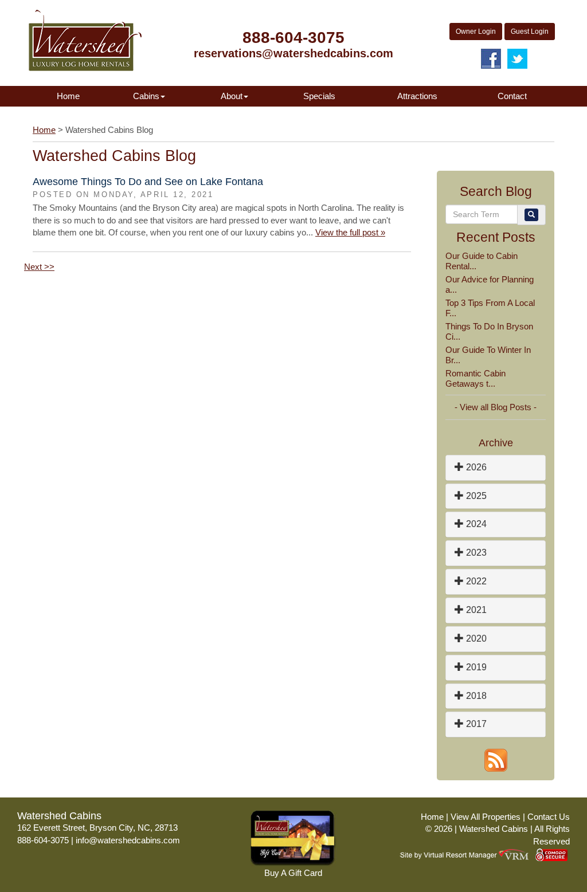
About (231, 96)
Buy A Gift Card (293, 873)
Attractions (417, 96)
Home (68, 96)
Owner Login (476, 31)
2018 (475, 696)
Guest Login (530, 31)
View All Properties (486, 817)
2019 (475, 667)
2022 (475, 581)
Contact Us (548, 817)
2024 (475, 524)
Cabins (146, 96)
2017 (475, 724)
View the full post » (350, 232)
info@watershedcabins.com (128, 840)
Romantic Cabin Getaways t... (475, 378)
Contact (512, 96)
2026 (475, 467)
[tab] (495, 467)
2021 (475, 610)
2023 (475, 552)
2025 (475, 496)
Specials (319, 96)
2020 (475, 638)
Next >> (39, 267)
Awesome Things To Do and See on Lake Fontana (148, 181)
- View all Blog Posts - (496, 407)
